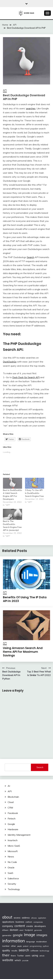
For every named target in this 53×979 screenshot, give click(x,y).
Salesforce (13, 878)
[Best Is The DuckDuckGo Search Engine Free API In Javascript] (12, 514)
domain (14, 929)
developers (40, 926)
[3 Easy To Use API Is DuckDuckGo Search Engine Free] (34, 483)
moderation (41, 941)
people (19, 946)
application (42, 918)
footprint (29, 930)
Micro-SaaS (14, 845)
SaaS (10, 872)
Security (12, 883)
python (46, 946)
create (29, 926)
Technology (14, 889)
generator (6, 935)
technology (44, 951)
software (34, 950)
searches (30, 108)
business (20, 921)
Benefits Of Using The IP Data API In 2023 (25, 599)
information (13, 940)
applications (8, 921)
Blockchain (13, 796)
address (26, 917)
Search (30, 257)
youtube (25, 960)
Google (11, 824)
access (17, 917)
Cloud (11, 802)
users (27, 955)
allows (34, 918)
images (41, 935)
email (21, 930)
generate (38, 930)
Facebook (13, 813)
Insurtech (13, 840)
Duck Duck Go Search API (26, 377)
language (30, 941)
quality (6, 950)
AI (9, 785)
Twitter (20, 955)
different (5, 930)
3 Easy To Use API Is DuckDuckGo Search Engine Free (34, 493)
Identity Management (19, 834)
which (18, 960)
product (25, 946)
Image (29, 934)
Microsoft (13, 851)
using (35, 955)
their (6, 955)
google (18, 935)
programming (36, 946)
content (19, 926)
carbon (28, 922)
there (13, 955)
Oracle (11, 867)
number (6, 946)
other (13, 946)
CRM (10, 807)
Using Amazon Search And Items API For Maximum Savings (23, 651)
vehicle (41, 956)
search (24, 950)
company (7, 926)
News (11, 856)
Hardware (13, 829)
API (5, 90)
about (7, 917)
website (7, 960)
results (14, 950)
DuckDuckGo (9, 361)
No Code (12, 862)
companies (38, 922)
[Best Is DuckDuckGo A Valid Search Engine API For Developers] (12, 483)
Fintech (11, 818)
